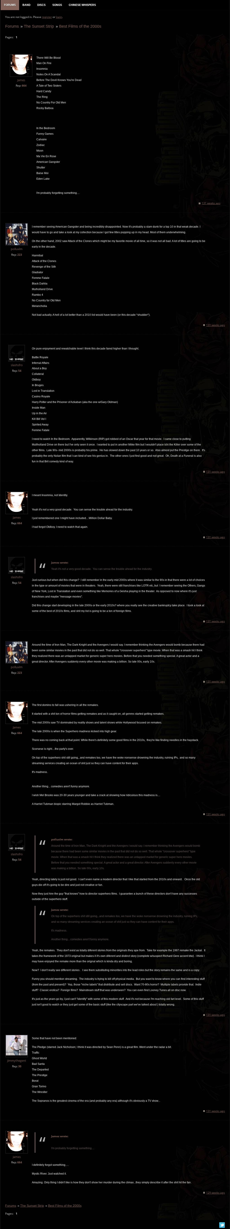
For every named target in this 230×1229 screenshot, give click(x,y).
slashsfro (17, 365)
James (21, 80)
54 (19, 370)
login (59, 17)
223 (19, 254)
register (47, 17)
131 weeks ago (211, 203)
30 (19, 1066)
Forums (12, 26)
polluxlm (16, 249)
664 (24, 85)
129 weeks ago (215, 1193)
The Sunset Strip (39, 26)
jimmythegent (16, 1061)
